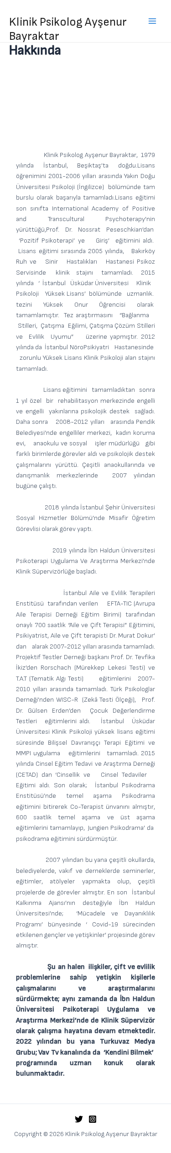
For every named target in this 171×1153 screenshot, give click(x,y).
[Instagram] (92, 1119)
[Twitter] (79, 1119)
